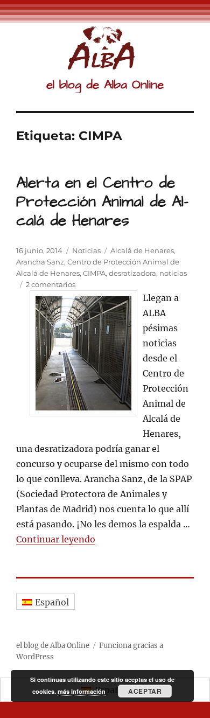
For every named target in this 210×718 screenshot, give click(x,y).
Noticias (86, 250)
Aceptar (145, 691)
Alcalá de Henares (142, 250)
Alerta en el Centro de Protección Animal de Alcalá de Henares (102, 201)
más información (82, 691)
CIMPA (94, 273)
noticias (173, 273)
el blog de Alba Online (105, 84)
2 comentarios (50, 284)
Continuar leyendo (55, 539)
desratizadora (132, 273)
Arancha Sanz (40, 261)
